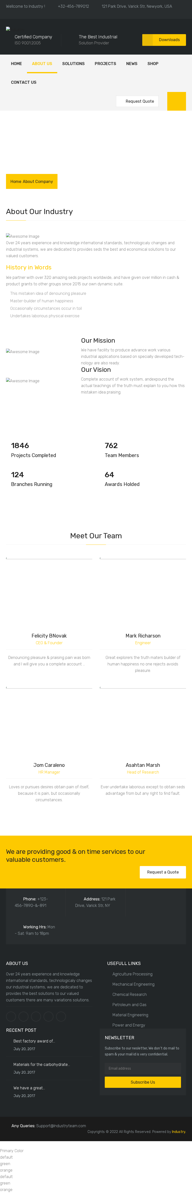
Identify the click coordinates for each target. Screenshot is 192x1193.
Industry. (179, 1132)
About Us (42, 63)
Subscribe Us (143, 1082)
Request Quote (140, 101)
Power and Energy (128, 1025)
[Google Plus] (36, 1017)
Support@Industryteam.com (61, 1125)
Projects (105, 63)
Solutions (73, 63)
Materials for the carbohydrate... (42, 1064)
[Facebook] (11, 1017)
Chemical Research (129, 994)
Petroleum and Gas (129, 1004)
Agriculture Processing (132, 974)
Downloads (169, 39)
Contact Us (23, 82)
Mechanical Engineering (133, 984)
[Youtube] (61, 1017)
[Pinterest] (49, 1017)
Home (16, 63)
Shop (153, 63)
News (132, 63)
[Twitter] (23, 1017)
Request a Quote (163, 872)
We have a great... (29, 1088)
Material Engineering (130, 1015)
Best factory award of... (34, 1041)
